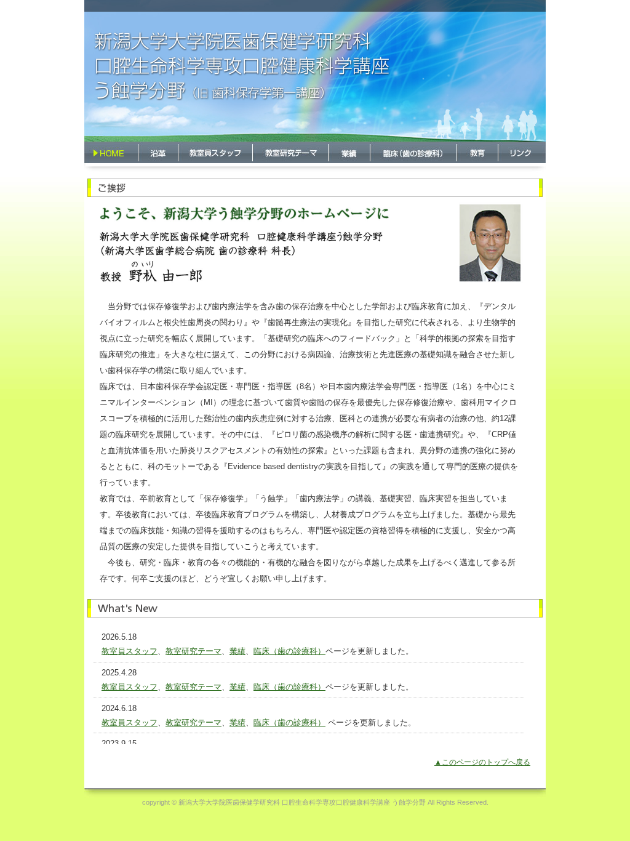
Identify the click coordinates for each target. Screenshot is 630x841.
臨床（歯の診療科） (289, 651)
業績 (237, 651)
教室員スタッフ (130, 651)
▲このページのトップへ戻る (482, 762)
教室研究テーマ (193, 651)
